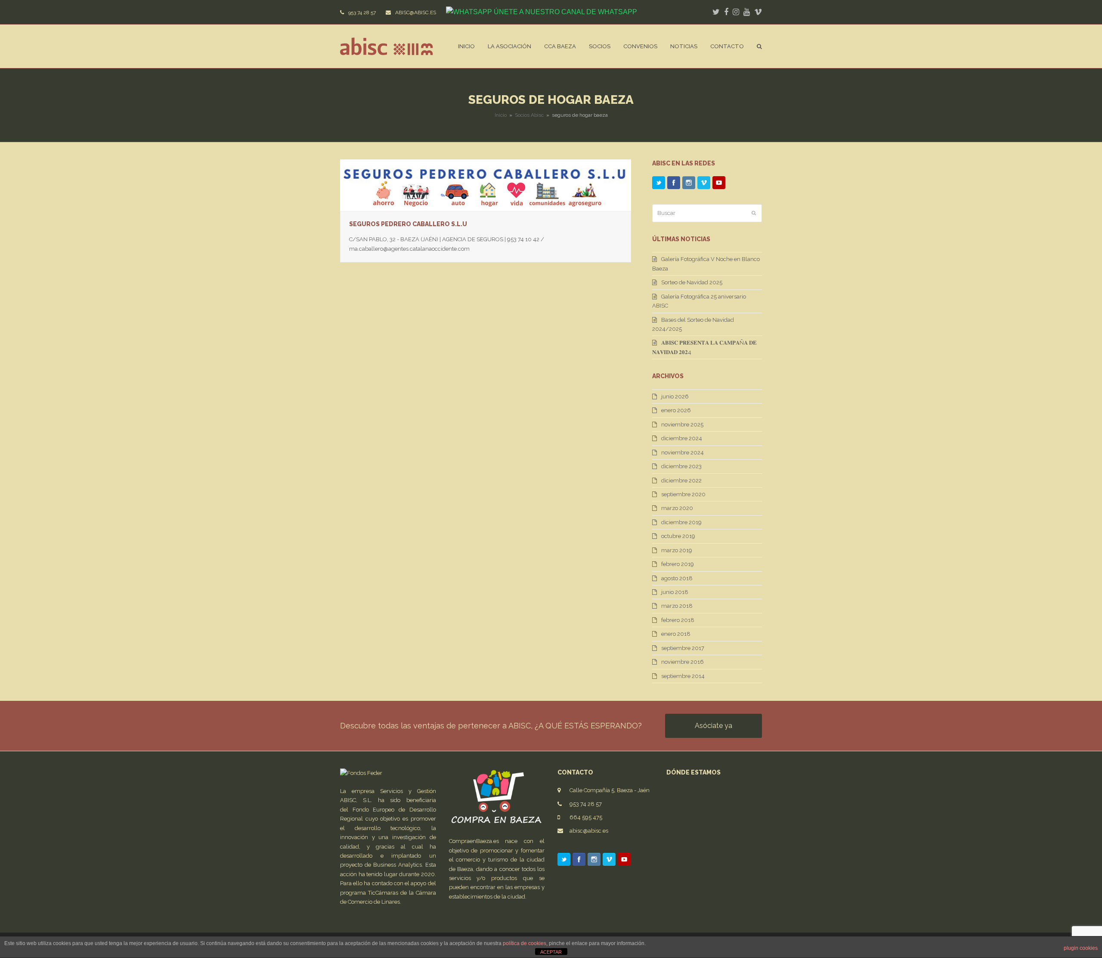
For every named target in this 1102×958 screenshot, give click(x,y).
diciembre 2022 (681, 480)
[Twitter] (658, 184)
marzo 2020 (677, 508)
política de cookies (524, 943)
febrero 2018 (677, 620)
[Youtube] (718, 184)
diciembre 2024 (681, 438)
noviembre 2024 (682, 452)
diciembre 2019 (681, 522)
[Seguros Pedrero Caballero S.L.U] (485, 184)
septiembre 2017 (682, 648)
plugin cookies (1081, 948)
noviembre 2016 (682, 662)
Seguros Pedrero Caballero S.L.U (408, 224)
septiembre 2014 (683, 676)
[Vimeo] (703, 184)
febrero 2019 (677, 564)
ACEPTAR (551, 952)
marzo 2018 (677, 606)
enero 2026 (676, 410)
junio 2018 (674, 592)
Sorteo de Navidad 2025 (691, 282)
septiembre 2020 (683, 494)
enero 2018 (675, 634)
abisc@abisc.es (589, 830)
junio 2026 (675, 396)
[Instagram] (688, 184)
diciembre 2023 (681, 466)
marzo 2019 (676, 550)
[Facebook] (673, 184)
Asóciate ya (713, 726)
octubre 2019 (678, 536)
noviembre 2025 (682, 424)
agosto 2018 (677, 578)
